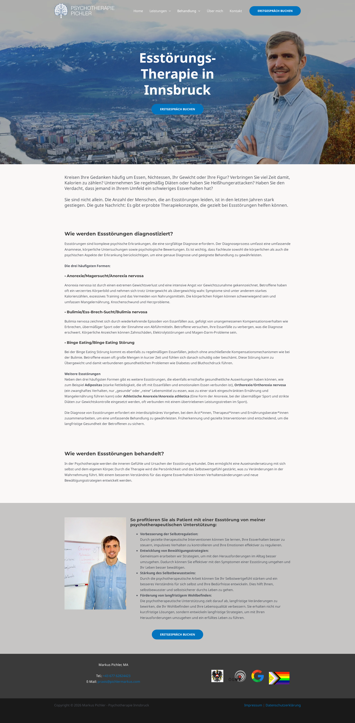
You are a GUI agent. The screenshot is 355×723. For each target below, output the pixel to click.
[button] (275, 11)
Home (138, 11)
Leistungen (158, 11)
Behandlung (186, 11)
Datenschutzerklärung (283, 705)
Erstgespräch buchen (177, 109)
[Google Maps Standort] (257, 676)
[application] (169, 11)
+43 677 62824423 (116, 676)
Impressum (253, 705)
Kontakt (236, 11)
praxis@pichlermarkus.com (119, 681)
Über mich (215, 11)
